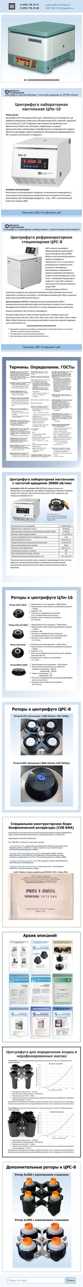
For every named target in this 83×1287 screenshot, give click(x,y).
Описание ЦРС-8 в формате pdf (41, 347)
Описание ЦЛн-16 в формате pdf (41, 212)
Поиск (70, 1280)
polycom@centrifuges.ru (58, 5)
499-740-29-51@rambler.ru (59, 8)
